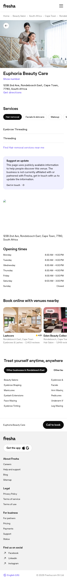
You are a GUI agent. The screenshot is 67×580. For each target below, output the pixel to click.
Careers (7, 464)
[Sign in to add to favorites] (37, 311)
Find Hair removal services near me (23, 147)
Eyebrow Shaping (12, 385)
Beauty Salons (11, 380)
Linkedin (12, 558)
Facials (54, 385)
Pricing (6, 523)
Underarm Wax (58, 400)
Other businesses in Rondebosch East (26, 370)
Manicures (9, 390)
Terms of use (9, 504)
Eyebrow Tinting (12, 406)
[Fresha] (9, 6)
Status (6, 539)
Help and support (11, 469)
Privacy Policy (10, 494)
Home (6, 16)
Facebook (13, 553)
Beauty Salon (19, 16)
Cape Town (50, 16)
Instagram (13, 563)
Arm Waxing (57, 390)
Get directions (12, 92)
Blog (5, 474)
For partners (9, 518)
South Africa (35, 16)
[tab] (12, 117)
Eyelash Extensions (13, 395)
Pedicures (56, 395)
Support (7, 534)
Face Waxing (10, 400)
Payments (8, 528)
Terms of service (11, 499)
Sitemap (7, 480)
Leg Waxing (57, 406)
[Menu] (61, 5)
